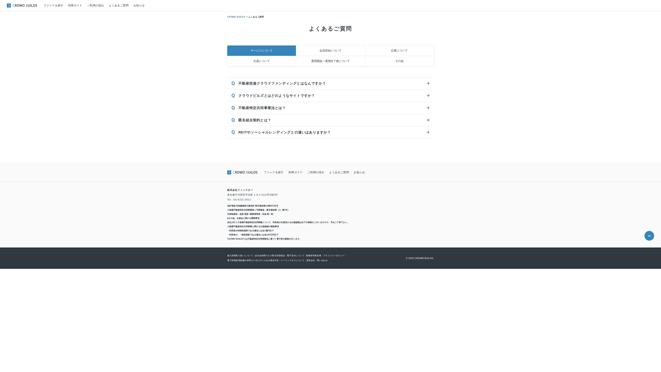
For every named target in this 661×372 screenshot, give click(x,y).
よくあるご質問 (119, 5)
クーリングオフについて (293, 260)
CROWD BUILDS (236, 17)
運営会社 (310, 260)
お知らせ (139, 5)
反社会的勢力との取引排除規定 (270, 256)
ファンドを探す (53, 5)
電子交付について (295, 256)
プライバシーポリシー (334, 256)
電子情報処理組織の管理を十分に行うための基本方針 (253, 260)
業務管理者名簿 (313, 256)
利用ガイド (75, 5)
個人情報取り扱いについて (240, 256)
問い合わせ (322, 260)
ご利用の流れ (95, 5)
